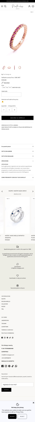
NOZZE (3, 306)
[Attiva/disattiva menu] (2, 6)
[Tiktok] (10, 337)
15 (7, 87)
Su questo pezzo (6, 146)
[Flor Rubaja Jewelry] (17, 6)
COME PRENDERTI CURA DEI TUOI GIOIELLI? (13, 177)
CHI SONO (4, 317)
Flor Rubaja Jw (7, 74)
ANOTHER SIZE (16, 87)
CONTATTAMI (4, 326)
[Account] (29, 6)
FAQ (2, 309)
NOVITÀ (3, 298)
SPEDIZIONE (4, 161)
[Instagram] (5, 337)
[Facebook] (2, 337)
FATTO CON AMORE (6, 151)
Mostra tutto (17, 193)
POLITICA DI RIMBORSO (7, 333)
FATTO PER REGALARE (7, 156)
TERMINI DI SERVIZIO (7, 330)
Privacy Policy (19, 412)
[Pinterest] (7, 337)
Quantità (8, 106)
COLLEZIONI (4, 304)
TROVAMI (3, 323)
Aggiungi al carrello (17, 118)
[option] (17, 36)
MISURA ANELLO (5, 301)
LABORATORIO (5, 320)
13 (4, 87)
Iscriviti (6, 389)
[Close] (33, 402)
